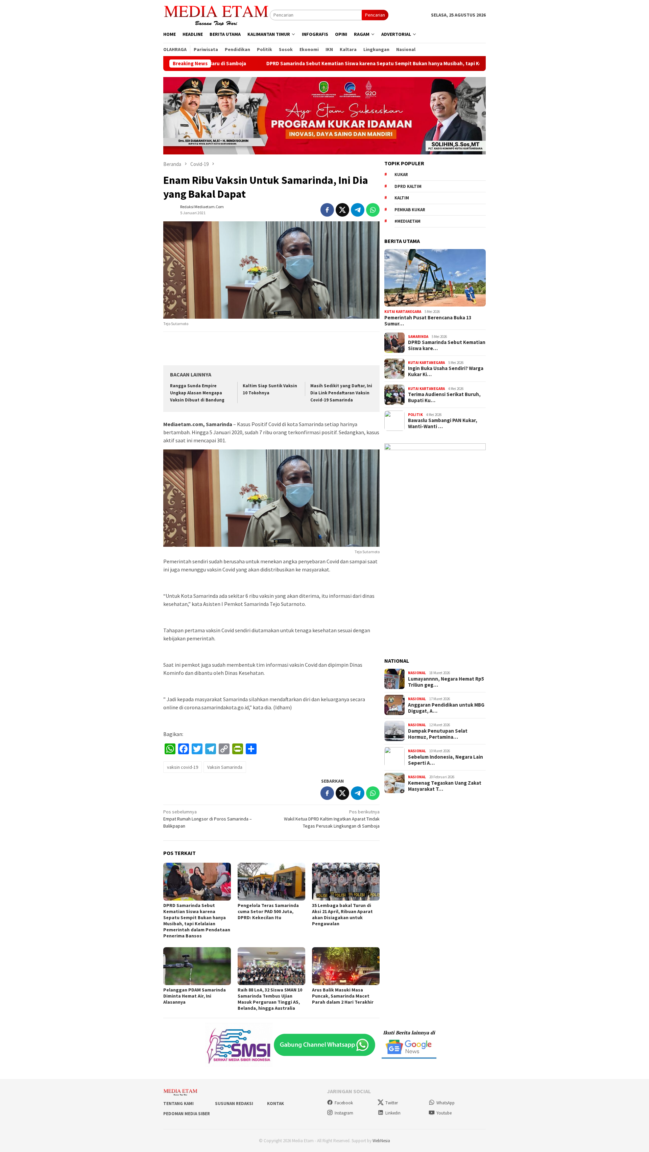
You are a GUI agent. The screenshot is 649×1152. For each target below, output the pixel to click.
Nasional (417, 672)
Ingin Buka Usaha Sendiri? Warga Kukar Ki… (445, 371)
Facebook (344, 1103)
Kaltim (401, 198)
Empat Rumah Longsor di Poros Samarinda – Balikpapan (207, 819)
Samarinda (418, 336)
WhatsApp (445, 1103)
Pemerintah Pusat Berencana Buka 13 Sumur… (428, 321)
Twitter (391, 1103)
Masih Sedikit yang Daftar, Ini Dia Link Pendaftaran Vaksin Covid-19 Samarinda (341, 393)
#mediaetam (407, 221)
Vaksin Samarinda (224, 767)
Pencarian (375, 15)
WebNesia (381, 1141)
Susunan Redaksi (234, 1103)
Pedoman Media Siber (186, 1114)
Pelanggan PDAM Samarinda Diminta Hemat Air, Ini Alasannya (194, 996)
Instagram (344, 1113)
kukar (401, 174)
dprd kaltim (408, 186)
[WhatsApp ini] (373, 210)
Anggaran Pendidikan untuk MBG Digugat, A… (446, 708)
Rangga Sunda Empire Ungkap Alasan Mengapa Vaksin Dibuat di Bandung (197, 393)
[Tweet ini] (342, 210)
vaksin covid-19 (182, 767)
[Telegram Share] (357, 210)
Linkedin (393, 1113)
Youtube (444, 1113)
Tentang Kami (178, 1103)
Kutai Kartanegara (402, 311)
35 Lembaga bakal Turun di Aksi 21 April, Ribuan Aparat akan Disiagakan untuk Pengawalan (342, 914)
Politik (415, 414)
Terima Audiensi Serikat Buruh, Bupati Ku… (444, 397)
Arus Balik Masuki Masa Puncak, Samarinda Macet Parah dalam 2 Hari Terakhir (343, 996)
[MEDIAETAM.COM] (216, 14)
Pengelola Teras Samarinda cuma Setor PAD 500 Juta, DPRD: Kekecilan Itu (268, 911)
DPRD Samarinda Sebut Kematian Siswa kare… (446, 345)
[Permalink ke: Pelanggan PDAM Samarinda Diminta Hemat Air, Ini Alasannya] (197, 966)
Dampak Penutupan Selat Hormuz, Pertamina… (437, 734)
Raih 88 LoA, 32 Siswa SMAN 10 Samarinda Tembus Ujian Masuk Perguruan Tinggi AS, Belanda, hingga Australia (270, 999)
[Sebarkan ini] (327, 210)
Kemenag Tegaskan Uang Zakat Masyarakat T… (444, 786)
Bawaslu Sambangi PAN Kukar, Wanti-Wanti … (442, 423)
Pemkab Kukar (409, 209)
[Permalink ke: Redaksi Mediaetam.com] (170, 209)
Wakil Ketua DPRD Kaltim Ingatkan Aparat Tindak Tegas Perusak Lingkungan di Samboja (332, 819)
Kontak (275, 1103)
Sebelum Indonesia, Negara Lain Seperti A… (445, 760)
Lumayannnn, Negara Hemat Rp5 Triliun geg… (446, 682)
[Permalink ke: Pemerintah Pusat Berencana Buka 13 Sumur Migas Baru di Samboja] (435, 278)
